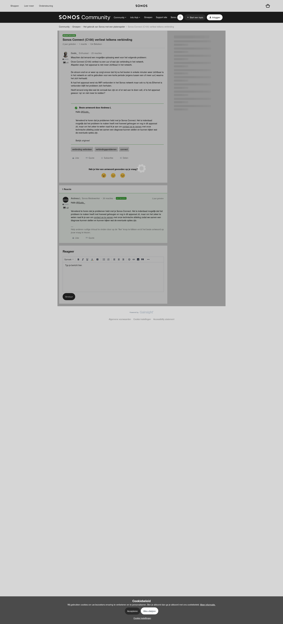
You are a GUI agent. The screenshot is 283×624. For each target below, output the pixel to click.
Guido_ (74, 53)
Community (64, 26)
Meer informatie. (207, 604)
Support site (161, 17)
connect (124, 149)
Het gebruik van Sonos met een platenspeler (104, 26)
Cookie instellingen (142, 319)
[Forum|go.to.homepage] (84, 17)
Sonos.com (176, 17)
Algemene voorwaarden (120, 319)
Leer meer (29, 5)
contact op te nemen (132, 126)
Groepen (148, 17)
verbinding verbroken (82, 149)
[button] (195, 17)
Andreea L (76, 198)
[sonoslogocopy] (141, 6)
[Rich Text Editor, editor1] (113, 277)
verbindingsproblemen (106, 149)
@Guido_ (85, 111)
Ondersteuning (46, 5)
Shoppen (14, 5)
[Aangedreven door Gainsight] (141, 313)
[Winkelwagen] (268, 6)
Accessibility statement (163, 319)
